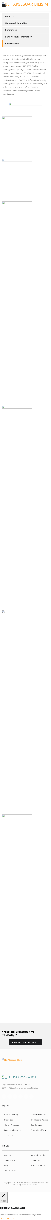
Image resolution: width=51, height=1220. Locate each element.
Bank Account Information (18, 37)
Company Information (16, 23)
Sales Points (9, 1160)
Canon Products (11, 1125)
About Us (9, 16)
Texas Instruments (38, 1115)
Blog (6, 1165)
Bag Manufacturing (12, 1130)
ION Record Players (39, 1120)
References (11, 30)
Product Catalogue (24, 1042)
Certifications (12, 43)
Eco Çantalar (36, 1125)
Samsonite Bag (11, 1115)
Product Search (38, 1165)
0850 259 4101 (22, 1077)
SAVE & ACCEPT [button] (7, 1218)
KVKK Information (38, 1155)
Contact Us (35, 1160)
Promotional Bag (38, 1130)
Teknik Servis (10, 1170)
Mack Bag (8, 1120)
